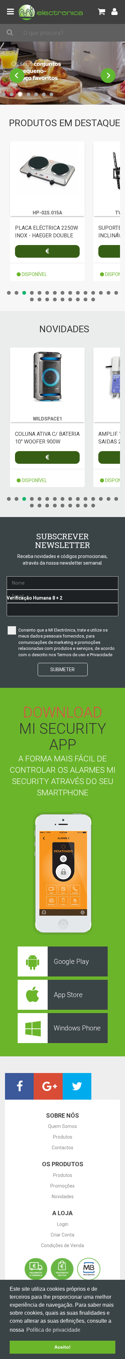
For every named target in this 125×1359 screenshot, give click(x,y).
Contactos (62, 1147)
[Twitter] (77, 1086)
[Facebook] (19, 1086)
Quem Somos (62, 1126)
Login (62, 1224)
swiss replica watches (23, 45)
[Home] (50, 11)
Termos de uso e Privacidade (84, 654)
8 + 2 (57, 598)
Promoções (62, 1186)
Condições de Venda (62, 1245)
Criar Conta (62, 1234)
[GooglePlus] (48, 1086)
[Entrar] (114, 11)
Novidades (63, 1196)
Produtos (62, 1137)
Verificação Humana (29, 598)
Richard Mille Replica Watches (78, 45)
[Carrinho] (101, 11)
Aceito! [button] (62, 1347)
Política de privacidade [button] (53, 1330)
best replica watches (26, 1103)
